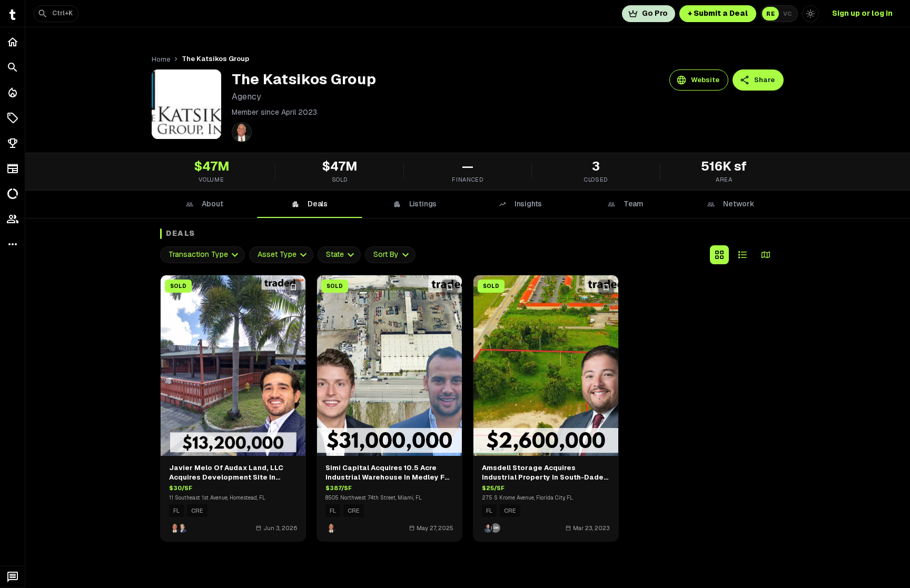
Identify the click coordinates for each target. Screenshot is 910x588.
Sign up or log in (862, 13)
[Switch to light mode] (810, 13)
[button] (12, 117)
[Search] (12, 67)
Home (161, 59)
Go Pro (655, 13)
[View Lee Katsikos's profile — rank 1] (242, 132)
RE (770, 13)
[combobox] (202, 254)
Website (705, 79)
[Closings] (12, 92)
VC (787, 13)
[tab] (204, 204)
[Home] (12, 42)
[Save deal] (293, 287)
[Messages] (12, 576)
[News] (12, 168)
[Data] (12, 193)
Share (764, 79)
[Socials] (12, 219)
